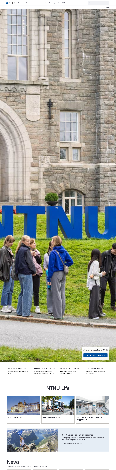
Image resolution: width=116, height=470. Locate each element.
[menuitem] (21, 3)
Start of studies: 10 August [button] (95, 355)
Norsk (107, 7)
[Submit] (107, 3)
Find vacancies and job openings (72, 443)
